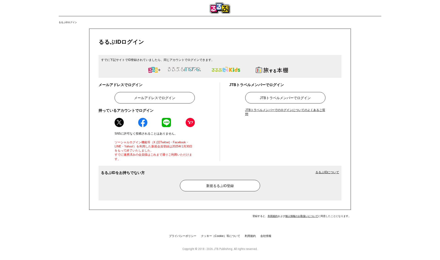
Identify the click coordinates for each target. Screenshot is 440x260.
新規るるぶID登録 (220, 186)
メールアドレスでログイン (154, 98)
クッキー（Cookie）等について (220, 236)
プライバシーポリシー (182, 236)
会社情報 (265, 236)
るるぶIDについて (327, 172)
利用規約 (273, 216)
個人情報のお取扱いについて (301, 216)
